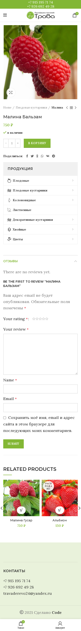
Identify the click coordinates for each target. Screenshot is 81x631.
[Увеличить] (10, 92)
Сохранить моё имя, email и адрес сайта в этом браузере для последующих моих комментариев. (39, 424)
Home (7, 107)
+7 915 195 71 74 (40, 2)
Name (10, 379)
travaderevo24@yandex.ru (27, 593)
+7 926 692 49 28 (40, 6)
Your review (16, 329)
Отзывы (10, 261)
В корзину (37, 143)
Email (10, 398)
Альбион (59, 520)
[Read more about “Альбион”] (60, 510)
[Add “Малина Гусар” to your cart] (21, 510)
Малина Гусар (21, 520)
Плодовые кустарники (31, 107)
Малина (57, 107)
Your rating (15, 318)
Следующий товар (75, 107)
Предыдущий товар (67, 107)
